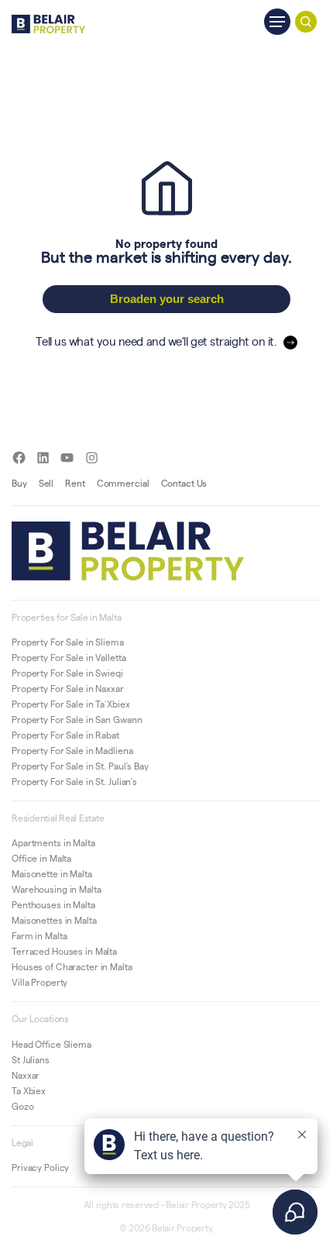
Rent (75, 483)
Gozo (23, 1106)
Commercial (123, 483)
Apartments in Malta (53, 842)
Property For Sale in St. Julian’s (74, 781)
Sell (46, 483)
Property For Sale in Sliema (68, 641)
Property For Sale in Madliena (72, 750)
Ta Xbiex (29, 1090)
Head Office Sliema (51, 1044)
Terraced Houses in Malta (64, 951)
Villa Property (39, 982)
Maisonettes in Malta (54, 920)
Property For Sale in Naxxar (68, 688)
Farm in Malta (39, 935)
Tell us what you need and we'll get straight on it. (156, 340)
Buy (19, 483)
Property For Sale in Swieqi (67, 672)
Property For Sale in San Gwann (77, 719)
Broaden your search (167, 298)
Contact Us (184, 483)
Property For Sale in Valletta (69, 657)
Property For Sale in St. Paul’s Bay (80, 765)
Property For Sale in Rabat (65, 734)
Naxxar (25, 1075)
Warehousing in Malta (56, 889)
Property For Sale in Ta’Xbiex (71, 703)
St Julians (31, 1059)
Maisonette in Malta (52, 873)
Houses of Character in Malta (72, 966)
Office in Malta (41, 858)
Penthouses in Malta (53, 904)
